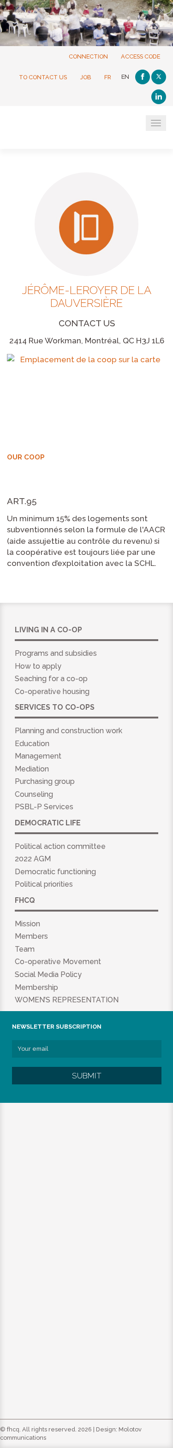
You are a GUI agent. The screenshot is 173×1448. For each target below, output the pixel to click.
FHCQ (52, 128)
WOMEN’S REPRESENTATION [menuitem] (67, 999)
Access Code (140, 56)
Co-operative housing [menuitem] (52, 691)
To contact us (43, 76)
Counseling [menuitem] (34, 794)
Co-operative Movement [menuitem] (58, 961)
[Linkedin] (158, 96)
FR (107, 76)
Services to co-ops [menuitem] (55, 707)
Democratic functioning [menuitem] (55, 871)
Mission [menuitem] (27, 923)
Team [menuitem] (25, 949)
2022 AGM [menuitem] (33, 858)
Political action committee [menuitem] (60, 846)
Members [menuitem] (31, 936)
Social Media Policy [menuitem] (48, 974)
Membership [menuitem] (36, 987)
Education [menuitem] (32, 743)
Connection (88, 56)
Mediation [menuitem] (32, 769)
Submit (86, 1075)
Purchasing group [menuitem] (45, 781)
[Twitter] (158, 77)
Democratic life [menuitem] (48, 822)
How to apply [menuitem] (38, 666)
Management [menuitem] (38, 756)
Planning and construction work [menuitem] (68, 730)
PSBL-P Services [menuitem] (44, 806)
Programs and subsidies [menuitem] (56, 653)
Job (85, 76)
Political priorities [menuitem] (44, 884)
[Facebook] (142, 77)
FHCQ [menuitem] (25, 900)
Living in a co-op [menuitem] (48, 629)
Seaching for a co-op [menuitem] (51, 678)
